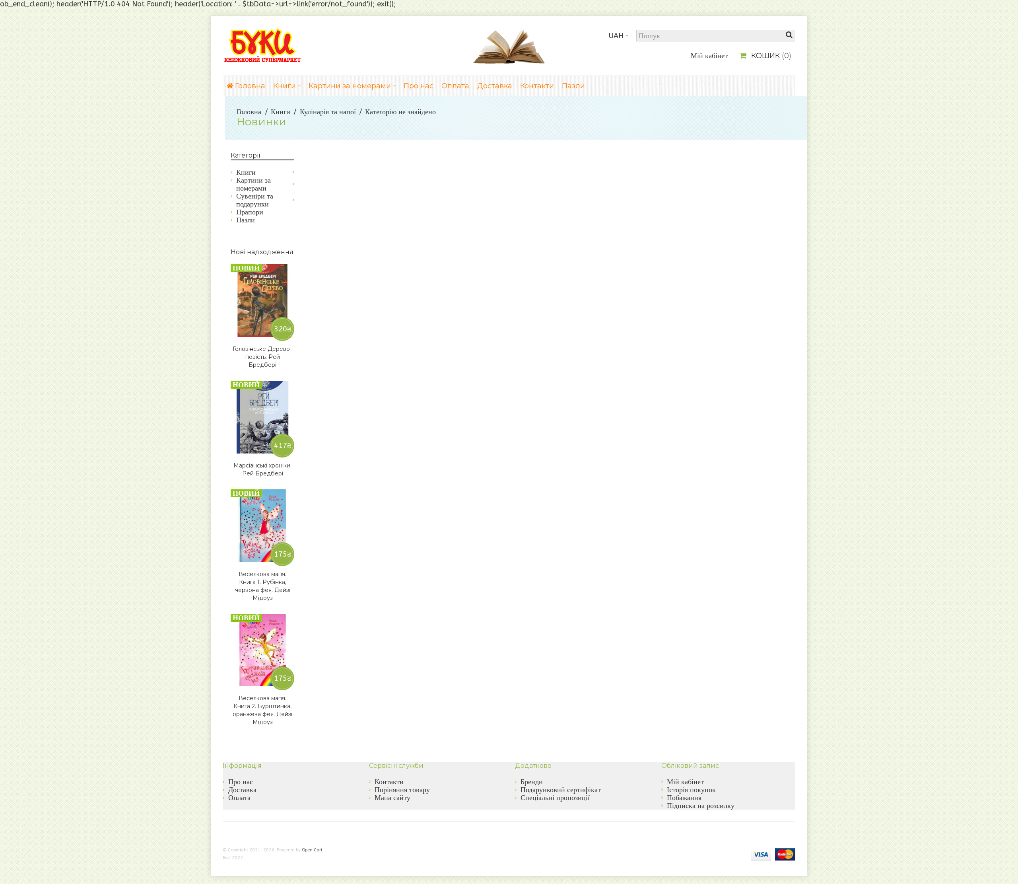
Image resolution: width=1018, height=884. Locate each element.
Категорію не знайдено (400, 111)
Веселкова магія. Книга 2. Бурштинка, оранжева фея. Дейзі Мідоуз (262, 710)
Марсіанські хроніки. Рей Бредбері (262, 469)
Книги (280, 111)
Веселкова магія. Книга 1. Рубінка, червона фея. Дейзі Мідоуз (262, 586)
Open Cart (312, 850)
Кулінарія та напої (328, 111)
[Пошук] (789, 36)
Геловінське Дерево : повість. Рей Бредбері (263, 356)
